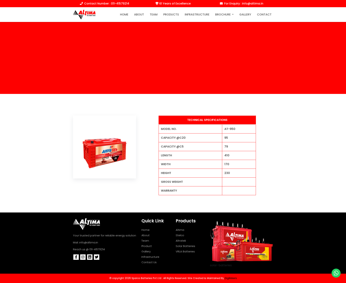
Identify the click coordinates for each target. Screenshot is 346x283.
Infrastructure (197, 14)
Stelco (180, 235)
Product (146, 246)
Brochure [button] (223, 14)
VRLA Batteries (185, 251)
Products (171, 14)
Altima (180, 230)
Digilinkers (231, 278)
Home (125, 14)
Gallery (245, 14)
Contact (264, 14)
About (139, 14)
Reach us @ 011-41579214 (89, 249)
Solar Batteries (185, 246)
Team (154, 14)
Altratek (181, 241)
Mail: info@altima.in (85, 242)
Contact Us (149, 262)
